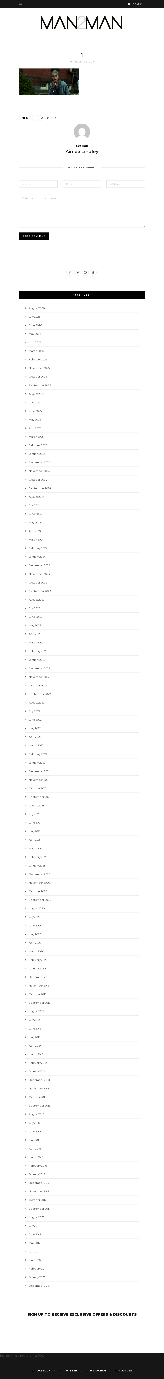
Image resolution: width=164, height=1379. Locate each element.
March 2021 (36, 848)
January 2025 (37, 453)
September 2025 (40, 385)
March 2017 (36, 1260)
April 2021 (35, 839)
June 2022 (35, 719)
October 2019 (37, 994)
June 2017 (35, 1234)
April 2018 (35, 1148)
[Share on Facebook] (35, 118)
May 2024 (35, 522)
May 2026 (35, 333)
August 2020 (37, 908)
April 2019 (35, 1045)
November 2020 (39, 882)
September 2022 (40, 694)
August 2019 (36, 1011)
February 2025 (38, 445)
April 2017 (35, 1251)
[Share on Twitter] (42, 118)
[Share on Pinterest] (55, 118)
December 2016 (39, 1285)
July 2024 (34, 505)
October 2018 (38, 1097)
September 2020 (40, 899)
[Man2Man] (82, 22)
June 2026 (35, 325)
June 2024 (35, 513)
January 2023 (37, 659)
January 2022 (37, 762)
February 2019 (38, 1062)
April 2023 (35, 633)
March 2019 (36, 1054)
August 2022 (36, 702)
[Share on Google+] (49, 118)
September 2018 (40, 1105)
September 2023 (40, 591)
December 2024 (39, 462)
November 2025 (39, 368)
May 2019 (34, 1037)
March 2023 (36, 642)
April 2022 (35, 736)
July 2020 (35, 916)
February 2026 (38, 359)
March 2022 (36, 745)
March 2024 (36, 539)
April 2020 (35, 942)
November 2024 (39, 470)
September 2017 (39, 1208)
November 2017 (39, 1191)
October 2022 (38, 685)
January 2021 (37, 865)
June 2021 (35, 822)
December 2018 (39, 1079)
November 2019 (39, 985)
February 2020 (38, 959)
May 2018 (35, 1140)
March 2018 (36, 1157)
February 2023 (38, 651)
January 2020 (37, 968)
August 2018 (36, 1114)
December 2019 (39, 977)
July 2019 (34, 1019)
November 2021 (39, 779)
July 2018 (34, 1122)
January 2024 (37, 556)
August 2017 (36, 1217)
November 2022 (39, 676)
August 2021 (36, 805)
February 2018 (38, 1165)
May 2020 (35, 934)
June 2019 (35, 1028)
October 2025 (38, 376)
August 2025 (36, 393)
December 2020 (39, 874)
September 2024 (40, 488)
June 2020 (35, 925)
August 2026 (37, 308)
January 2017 (37, 1277)
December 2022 (39, 668)
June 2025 (35, 411)
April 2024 (35, 531)
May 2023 (35, 625)
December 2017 (39, 1182)
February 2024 (38, 548)
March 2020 (36, 951)
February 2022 (38, 754)
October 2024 (38, 479)
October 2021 (37, 788)
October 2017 (37, 1199)
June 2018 (35, 1131)
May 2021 (34, 831)
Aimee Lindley (82, 151)
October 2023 (38, 582)
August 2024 (37, 496)
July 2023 (34, 608)
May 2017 (34, 1242)
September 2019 (39, 1002)
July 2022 (34, 711)
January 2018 (37, 1174)
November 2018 (39, 1088)
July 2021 (34, 814)
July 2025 (34, 402)
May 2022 (35, 728)
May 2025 (35, 419)
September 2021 (39, 796)
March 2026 (36, 350)
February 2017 (38, 1268)
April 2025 (35, 428)
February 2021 (38, 857)
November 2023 (39, 574)
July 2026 (34, 316)
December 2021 (39, 771)
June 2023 (35, 616)
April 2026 (35, 342)
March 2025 (36, 436)
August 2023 (37, 599)
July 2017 (34, 1225)
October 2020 (38, 891)
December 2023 (39, 565)
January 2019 (37, 1071)
